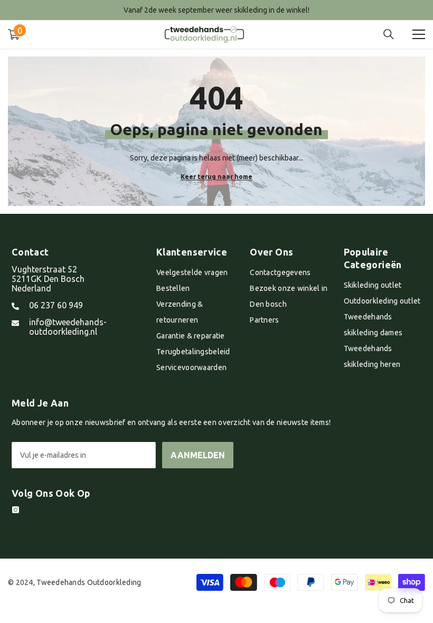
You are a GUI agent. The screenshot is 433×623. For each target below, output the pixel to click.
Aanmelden (198, 455)
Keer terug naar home (216, 176)
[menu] (418, 34)
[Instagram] (16, 510)
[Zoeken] (388, 34)
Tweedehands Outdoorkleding (88, 582)
